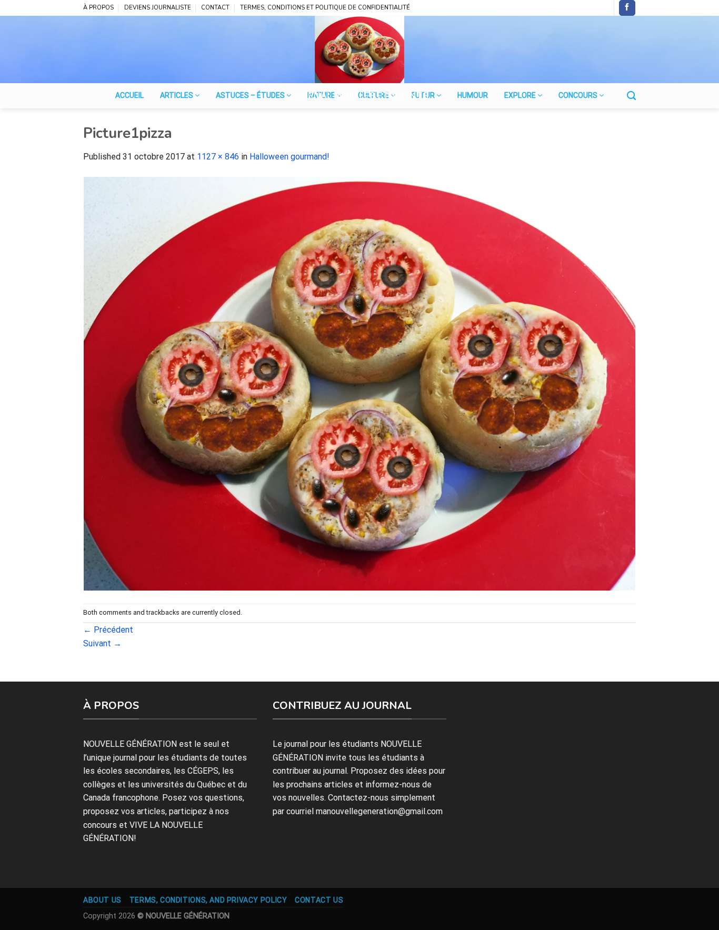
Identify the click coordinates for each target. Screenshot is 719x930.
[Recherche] (631, 96)
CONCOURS (578, 95)
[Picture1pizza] (359, 383)
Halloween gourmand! (289, 157)
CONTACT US (319, 900)
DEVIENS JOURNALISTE (157, 8)
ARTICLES (177, 95)
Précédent (108, 630)
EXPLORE (520, 95)
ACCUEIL (129, 95)
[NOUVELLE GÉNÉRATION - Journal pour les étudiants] (359, 49)
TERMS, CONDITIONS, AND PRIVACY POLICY (208, 900)
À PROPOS (98, 8)
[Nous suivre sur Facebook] (627, 8)
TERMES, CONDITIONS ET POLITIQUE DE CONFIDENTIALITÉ (325, 8)
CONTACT (215, 8)
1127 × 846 (218, 157)
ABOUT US (102, 900)
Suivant (102, 643)
